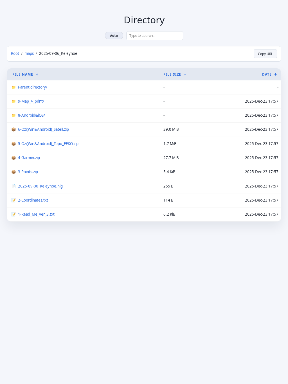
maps (29, 53)
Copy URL (265, 53)
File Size (172, 74)
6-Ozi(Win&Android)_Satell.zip (43, 129)
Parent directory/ (32, 87)
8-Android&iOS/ (31, 115)
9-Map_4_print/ (31, 101)
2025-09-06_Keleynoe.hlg (40, 186)
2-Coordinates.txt (33, 200)
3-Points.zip (28, 171)
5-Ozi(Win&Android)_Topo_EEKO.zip (48, 143)
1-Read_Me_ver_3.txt (36, 214)
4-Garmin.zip (29, 157)
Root (15, 53)
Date (267, 74)
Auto (114, 35)
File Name (22, 74)
